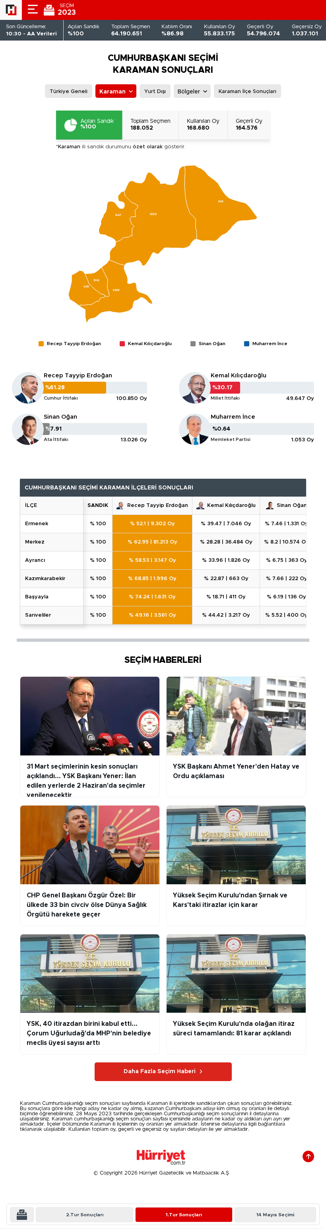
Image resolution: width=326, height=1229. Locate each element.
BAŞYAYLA (37, 597)
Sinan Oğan (60, 417)
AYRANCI (35, 560)
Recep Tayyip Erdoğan (78, 376)
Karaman (112, 92)
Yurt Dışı (155, 91)
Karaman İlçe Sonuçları (247, 91)
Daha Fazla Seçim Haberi (160, 1071)
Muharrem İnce (233, 417)
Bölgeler (189, 92)
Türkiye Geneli (68, 91)
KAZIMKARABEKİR (45, 578)
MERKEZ (35, 542)
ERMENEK (36, 523)
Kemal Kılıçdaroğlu (238, 376)
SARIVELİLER (38, 615)
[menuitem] (118, 216)
